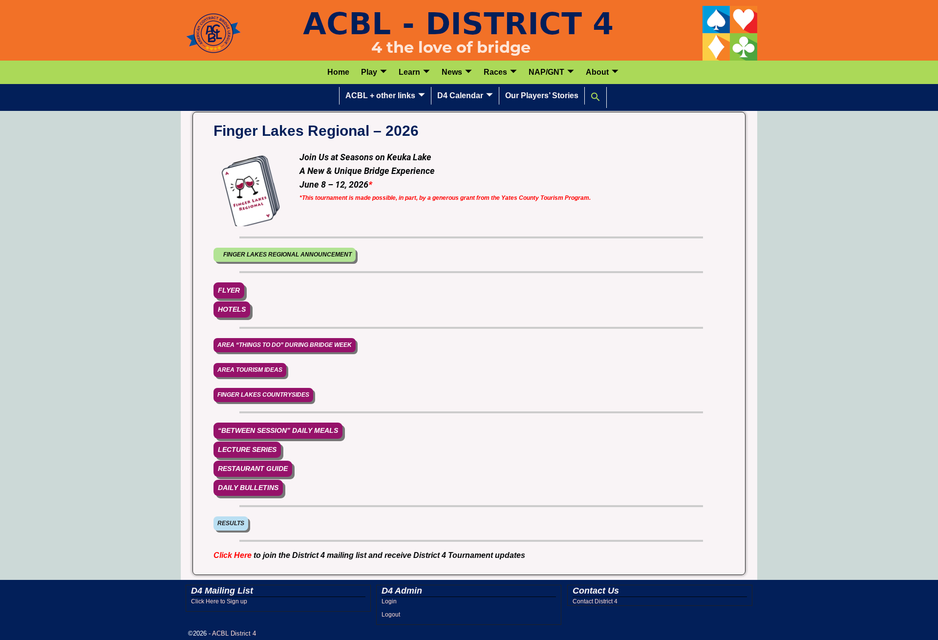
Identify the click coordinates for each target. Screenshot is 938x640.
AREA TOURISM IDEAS (249, 369)
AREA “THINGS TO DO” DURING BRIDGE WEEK (284, 344)
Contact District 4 (595, 601)
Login (389, 601)
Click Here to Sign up (219, 601)
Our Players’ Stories (541, 95)
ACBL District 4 (234, 633)
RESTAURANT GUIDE (253, 468)
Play (369, 72)
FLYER (229, 290)
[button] (596, 97)
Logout (391, 614)
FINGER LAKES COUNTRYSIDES (263, 394)
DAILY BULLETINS (248, 487)
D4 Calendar (460, 95)
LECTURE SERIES (247, 449)
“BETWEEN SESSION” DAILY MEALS (278, 430)
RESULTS (230, 523)
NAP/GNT (546, 72)
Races (495, 72)
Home (338, 72)
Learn (409, 72)
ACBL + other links (380, 95)
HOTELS (232, 309)
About (597, 72)
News (452, 72)
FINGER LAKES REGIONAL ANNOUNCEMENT (284, 254)
